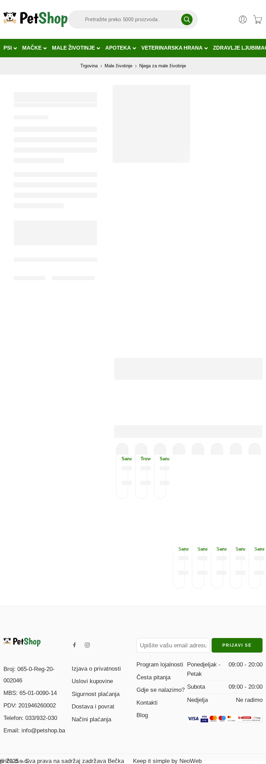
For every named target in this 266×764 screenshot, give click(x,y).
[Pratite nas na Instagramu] (87, 645)
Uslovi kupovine (92, 681)
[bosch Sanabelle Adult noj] (217, 449)
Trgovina (89, 65)
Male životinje (118, 65)
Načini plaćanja (91, 719)
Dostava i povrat (93, 706)
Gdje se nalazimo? (160, 690)
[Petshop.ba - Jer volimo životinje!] (35, 19)
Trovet (141, 458)
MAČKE (32, 48)
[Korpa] (258, 19)
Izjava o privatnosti (96, 668)
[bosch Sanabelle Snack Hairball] (254, 449)
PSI (7, 48)
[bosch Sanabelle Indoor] (160, 449)
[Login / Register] (243, 19)
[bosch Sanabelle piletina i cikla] (122, 449)
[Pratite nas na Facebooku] (74, 645)
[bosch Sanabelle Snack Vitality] (198, 449)
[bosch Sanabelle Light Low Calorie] (179, 449)
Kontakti (147, 702)
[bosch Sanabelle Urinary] (236, 449)
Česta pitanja (153, 677)
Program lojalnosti (159, 664)
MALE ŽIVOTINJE (73, 48)
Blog (142, 715)
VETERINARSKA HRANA (172, 48)
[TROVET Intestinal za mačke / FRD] (141, 449)
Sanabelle (122, 458)
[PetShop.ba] (22, 641)
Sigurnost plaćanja (95, 694)
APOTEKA (118, 48)
